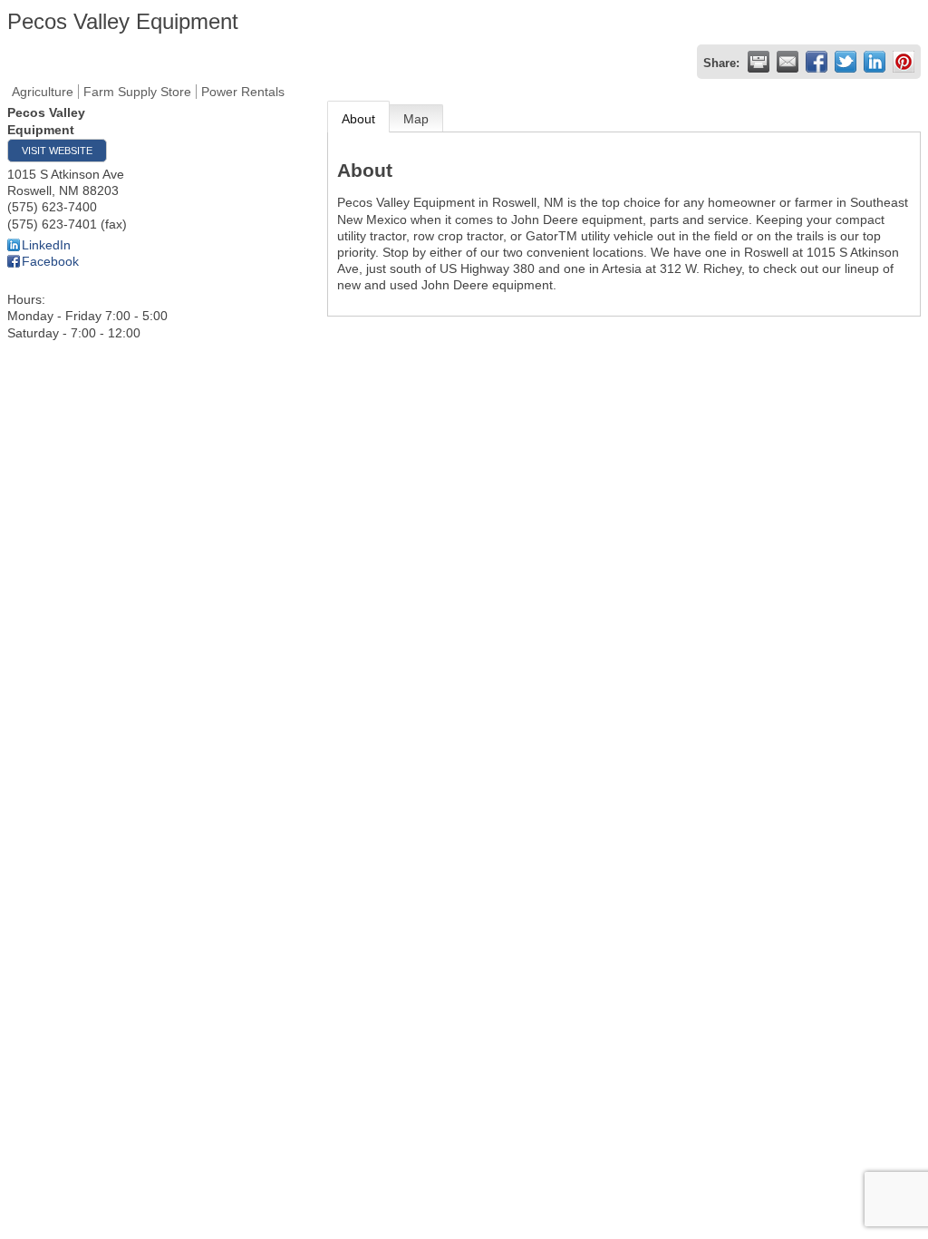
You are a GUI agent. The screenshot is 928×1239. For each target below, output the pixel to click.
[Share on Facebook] (816, 62)
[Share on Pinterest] (903, 62)
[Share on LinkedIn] (874, 62)
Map (416, 119)
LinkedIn (46, 245)
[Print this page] (758, 62)
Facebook (50, 261)
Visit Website (57, 150)
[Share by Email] (787, 62)
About (358, 119)
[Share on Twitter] (845, 62)
